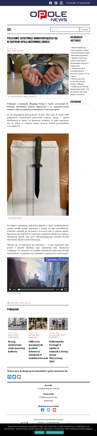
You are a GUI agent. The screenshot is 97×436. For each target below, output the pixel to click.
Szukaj (85, 29)
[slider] (36, 289)
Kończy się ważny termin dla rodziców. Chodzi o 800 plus (78, 81)
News (9, 51)
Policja (20, 51)
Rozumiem (39, 432)
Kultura (32, 335)
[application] (38, 274)
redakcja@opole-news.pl (48, 388)
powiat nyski (33, 337)
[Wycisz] (62, 289)
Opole (14, 51)
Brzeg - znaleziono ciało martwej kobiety (16, 346)
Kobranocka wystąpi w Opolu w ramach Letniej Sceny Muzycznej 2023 (58, 351)
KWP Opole (15, 303)
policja (28, 303)
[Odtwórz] (10, 289)
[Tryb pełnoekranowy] (65, 289)
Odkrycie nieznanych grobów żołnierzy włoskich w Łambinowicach (38, 350)
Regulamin (48, 401)
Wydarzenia (53, 337)
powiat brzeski (13, 337)
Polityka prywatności (48, 397)
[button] (38, 274)
